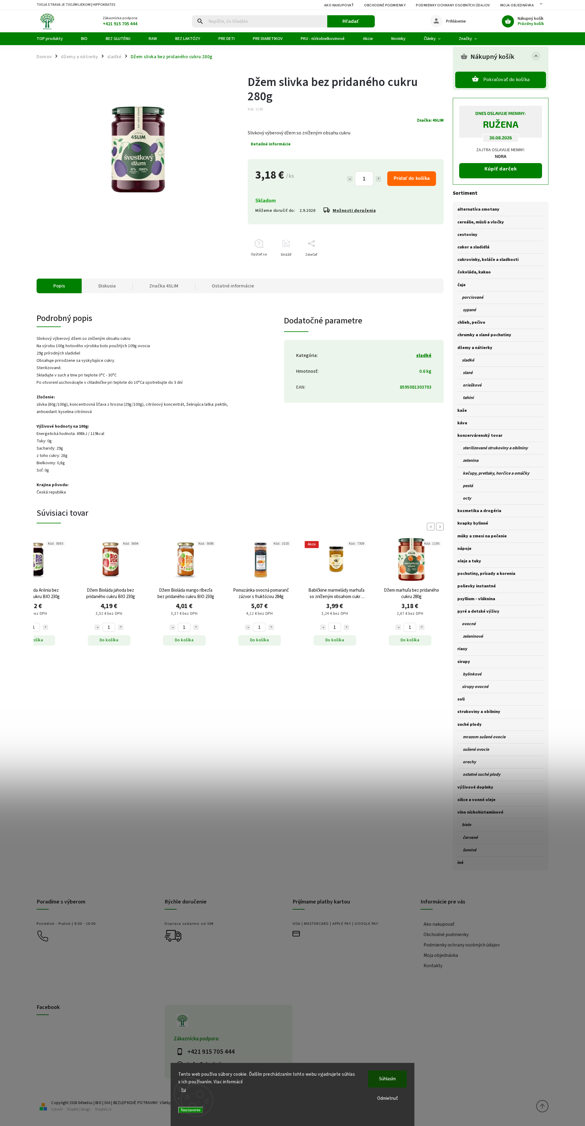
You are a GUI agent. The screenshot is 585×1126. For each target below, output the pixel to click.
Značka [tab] (163, 286)
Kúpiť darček (500, 168)
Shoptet (72, 1109)
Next (441, 526)
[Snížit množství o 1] (97, 627)
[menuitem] (54, 38)
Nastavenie (190, 1110)
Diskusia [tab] (107, 286)
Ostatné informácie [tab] (233, 286)
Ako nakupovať (339, 5)
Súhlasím (387, 1079)
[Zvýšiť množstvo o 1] (378, 179)
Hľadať (350, 21)
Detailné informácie (271, 144)
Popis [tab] (59, 286)
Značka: (430, 120)
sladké (423, 355)
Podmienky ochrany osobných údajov (453, 5)
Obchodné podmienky (385, 5)
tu (183, 1090)
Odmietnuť (387, 1098)
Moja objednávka (517, 5)
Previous (431, 526)
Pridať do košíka (412, 178)
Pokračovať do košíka (506, 79)
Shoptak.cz (103, 1109)
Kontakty (433, 965)
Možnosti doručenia (354, 211)
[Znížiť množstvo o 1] (350, 179)
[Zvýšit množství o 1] (45, 627)
